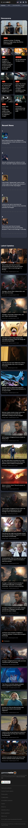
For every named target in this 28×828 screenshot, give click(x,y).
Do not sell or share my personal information (11, 819)
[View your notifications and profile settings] (23, 2)
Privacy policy (4, 794)
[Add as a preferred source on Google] (5, 782)
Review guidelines (5, 813)
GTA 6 (9, 5)
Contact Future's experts (7, 791)
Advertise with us (5, 810)
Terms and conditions (6, 788)
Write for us (4, 816)
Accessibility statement (6, 800)
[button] (26, 2)
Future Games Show (16, 5)
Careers (3, 803)
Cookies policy (4, 797)
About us (3, 806)
